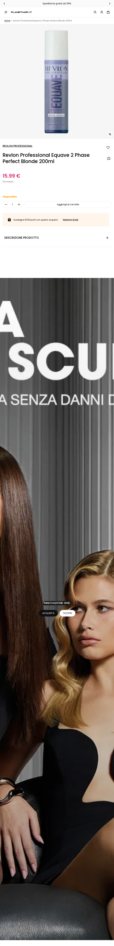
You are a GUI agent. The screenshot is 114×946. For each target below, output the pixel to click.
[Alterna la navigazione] (6, 12)
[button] (95, 12)
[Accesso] (101, 12)
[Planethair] (21, 12)
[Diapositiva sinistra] (4, 3)
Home (7, 20)
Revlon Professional (18, 146)
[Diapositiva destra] (109, 3)
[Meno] (6, 204)
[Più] (19, 204)
